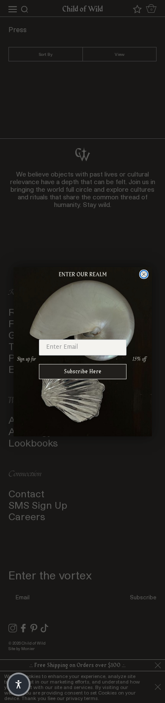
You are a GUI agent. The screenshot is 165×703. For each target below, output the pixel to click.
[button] (18, 684)
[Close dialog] (144, 274)
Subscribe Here (83, 371)
